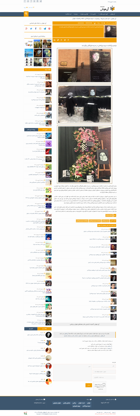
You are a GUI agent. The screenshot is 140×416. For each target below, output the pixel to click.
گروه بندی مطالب (103, 14)
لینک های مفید (99, 412)
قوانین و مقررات (84, 14)
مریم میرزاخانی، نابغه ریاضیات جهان (82, 18)
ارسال (89, 385)
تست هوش (81, 335)
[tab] (31, 129)
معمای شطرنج (67, 335)
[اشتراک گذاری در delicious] (58, 40)
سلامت (40, 412)
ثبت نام (30, 7)
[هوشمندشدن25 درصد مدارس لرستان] (38, 62)
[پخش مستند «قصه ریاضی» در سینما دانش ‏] (47, 44)
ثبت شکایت (68, 14)
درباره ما (76, 14)
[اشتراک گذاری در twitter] (65, 40)
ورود (25, 7)
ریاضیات (97, 19)
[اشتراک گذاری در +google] (61, 40)
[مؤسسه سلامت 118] (25, 413)
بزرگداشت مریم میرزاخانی (82, 221)
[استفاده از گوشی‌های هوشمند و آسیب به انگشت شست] (38, 53)
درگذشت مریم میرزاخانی (95, 221)
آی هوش (112, 14)
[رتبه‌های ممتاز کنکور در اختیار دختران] (29, 62)
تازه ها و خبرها (105, 19)
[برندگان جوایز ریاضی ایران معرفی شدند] (29, 53)
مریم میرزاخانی (105, 221)
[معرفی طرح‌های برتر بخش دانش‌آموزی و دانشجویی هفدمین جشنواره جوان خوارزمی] (38, 44)
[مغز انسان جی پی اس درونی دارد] (47, 53)
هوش (92, 335)
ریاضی (88, 335)
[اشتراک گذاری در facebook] (68, 40)
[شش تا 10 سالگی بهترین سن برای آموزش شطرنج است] (47, 62)
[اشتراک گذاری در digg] (54, 40)
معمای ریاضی (75, 335)
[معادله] (29, 44)
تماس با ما (93, 14)
